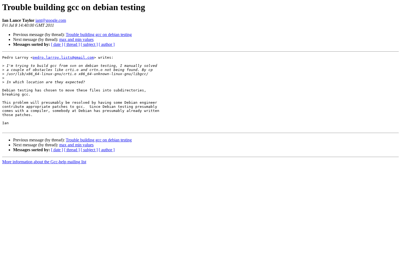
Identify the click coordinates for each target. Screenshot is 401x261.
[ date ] (57, 44)
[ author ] (107, 44)
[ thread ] (72, 44)
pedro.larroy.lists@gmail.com (63, 57)
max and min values (76, 39)
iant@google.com (50, 20)
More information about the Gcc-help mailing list (44, 161)
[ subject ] (89, 44)
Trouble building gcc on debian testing (99, 34)
